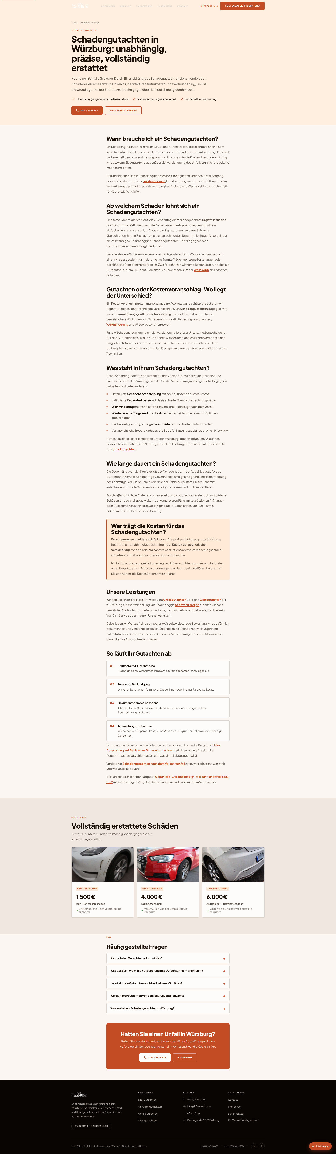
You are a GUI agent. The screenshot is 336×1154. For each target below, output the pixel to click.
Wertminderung (155, 181)
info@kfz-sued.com (199, 1106)
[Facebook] (262, 1146)
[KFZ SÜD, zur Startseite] (79, 6)
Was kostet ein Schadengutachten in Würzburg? (142, 1008)
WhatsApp (201, 270)
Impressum (234, 1106)
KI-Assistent (164, 6)
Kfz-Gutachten (147, 1099)
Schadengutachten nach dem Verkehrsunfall (153, 763)
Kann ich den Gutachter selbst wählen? (136, 958)
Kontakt (182, 6)
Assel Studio (141, 1146)
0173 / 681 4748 (209, 5)
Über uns (125, 6)
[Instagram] (254, 1146)
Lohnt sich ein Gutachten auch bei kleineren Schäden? (146, 983)
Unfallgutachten (124, 449)
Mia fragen (184, 1057)
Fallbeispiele (144, 6)
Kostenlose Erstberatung (242, 5)
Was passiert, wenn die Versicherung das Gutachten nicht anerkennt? (156, 970)
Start (73, 22)
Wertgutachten (210, 599)
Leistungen (108, 6)
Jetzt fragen (322, 1146)
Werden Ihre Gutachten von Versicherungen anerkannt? (147, 995)
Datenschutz (235, 1113)
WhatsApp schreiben (123, 110)
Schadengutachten (150, 1106)
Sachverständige (187, 605)
